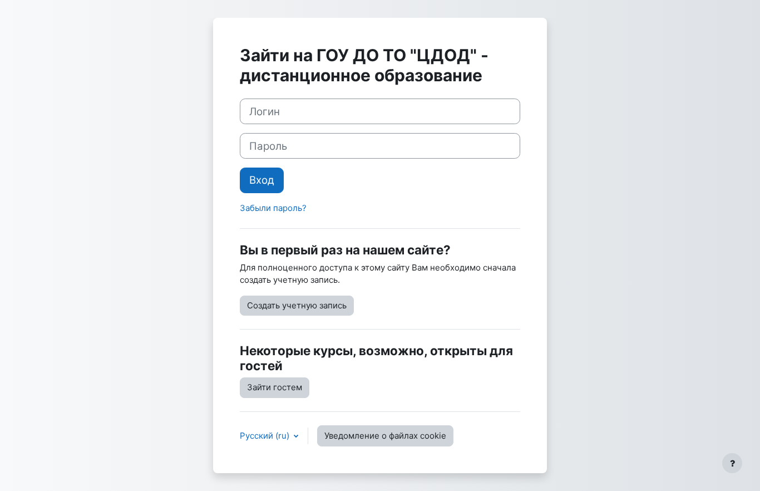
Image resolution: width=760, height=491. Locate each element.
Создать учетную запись (297, 305)
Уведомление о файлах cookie (385, 435)
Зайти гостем (274, 387)
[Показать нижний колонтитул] (732, 463)
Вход (261, 180)
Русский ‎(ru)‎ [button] (266, 435)
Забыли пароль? (273, 208)
